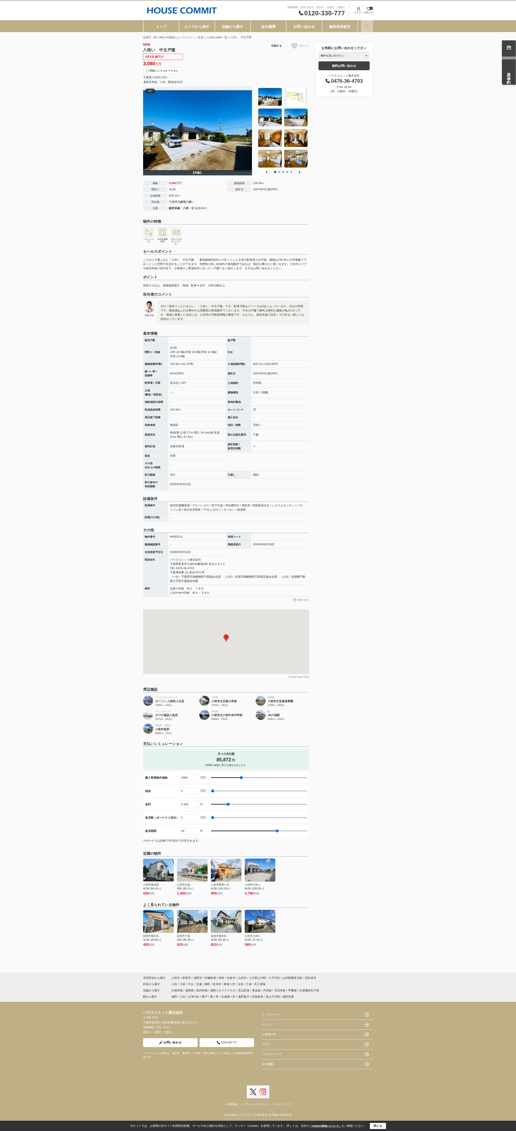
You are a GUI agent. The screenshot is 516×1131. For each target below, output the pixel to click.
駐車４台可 (198, 285)
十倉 (249, 984)
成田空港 (288, 996)
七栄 (183, 984)
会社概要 (268, 27)
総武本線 (174, 208)
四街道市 (310, 977)
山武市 (242, 977)
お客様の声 (269, 1034)
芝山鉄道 (244, 990)
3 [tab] (283, 172)
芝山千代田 (273, 996)
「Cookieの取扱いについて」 (325, 1126)
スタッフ (267, 1024)
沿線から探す (232, 27)
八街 (163, 77)
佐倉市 (231, 977)
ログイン (358, 12)
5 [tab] (291, 172)
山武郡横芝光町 (292, 977)
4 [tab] (287, 172)
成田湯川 (243, 996)
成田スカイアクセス (223, 990)
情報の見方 (303, 600)
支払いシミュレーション (164, 70)
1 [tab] (275, 172)
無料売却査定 (340, 27)
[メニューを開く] (367, 26)
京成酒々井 (228, 996)
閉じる (378, 1125)
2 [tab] (279, 172)
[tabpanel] (283, 128)
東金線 (256, 990)
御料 (207, 984)
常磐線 (293, 990)
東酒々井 (230, 984)
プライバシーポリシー (257, 1104)
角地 (185, 285)
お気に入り (304, 46)
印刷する (276, 45)
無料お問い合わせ (344, 65)
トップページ (270, 1014)
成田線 (190, 990)
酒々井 (214, 996)
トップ (161, 27)
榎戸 (204, 996)
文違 (199, 984)
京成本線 (177, 990)
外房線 (268, 990)
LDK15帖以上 (216, 285)
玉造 (241, 984)
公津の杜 (193, 996)
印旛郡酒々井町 (214, 977)
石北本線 (280, 990)
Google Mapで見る (298, 676)
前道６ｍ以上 (151, 285)
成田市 (198, 977)
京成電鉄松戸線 (309, 990)
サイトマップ (283, 1104)
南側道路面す (171, 285)
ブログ (266, 1044)
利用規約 (232, 1104)
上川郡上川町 (257, 977)
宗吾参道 (257, 996)
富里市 (186, 977)
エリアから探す (197, 27)
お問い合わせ (304, 27)
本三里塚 (259, 984)
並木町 (217, 984)
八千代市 (274, 977)
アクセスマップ (272, 1054)
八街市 (156, 77)
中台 (191, 984)
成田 (174, 996)
